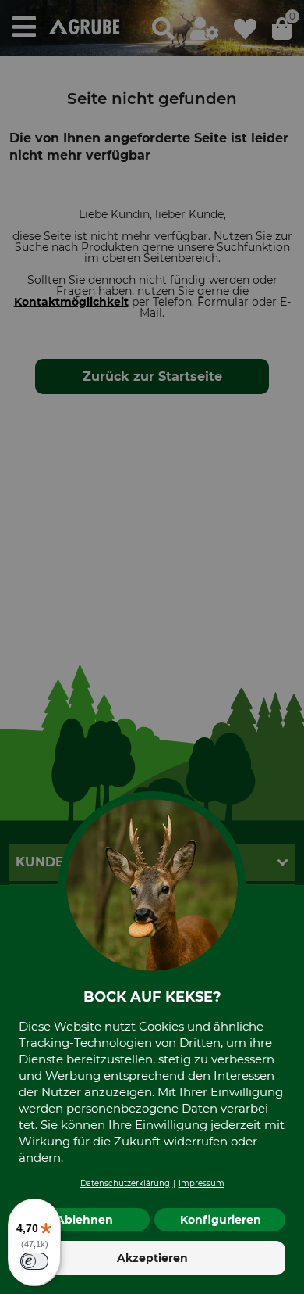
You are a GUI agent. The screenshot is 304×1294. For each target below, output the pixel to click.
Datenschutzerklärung (125, 1183)
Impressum (201, 1183)
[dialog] (152, 647)
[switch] (34, 1261)
